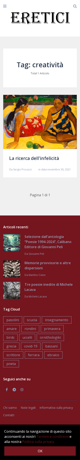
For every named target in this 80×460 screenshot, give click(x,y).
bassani (51, 346)
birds (10, 337)
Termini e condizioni (52, 436)
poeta (11, 363)
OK (40, 451)
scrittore (13, 355)
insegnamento (56, 320)
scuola (32, 320)
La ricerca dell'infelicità (34, 158)
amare (11, 328)
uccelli (27, 337)
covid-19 (30, 346)
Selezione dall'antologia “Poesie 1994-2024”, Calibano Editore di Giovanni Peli (48, 241)
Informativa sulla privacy (56, 408)
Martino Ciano (37, 275)
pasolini (12, 320)
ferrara (33, 355)
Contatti (8, 415)
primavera (52, 328)
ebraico (53, 355)
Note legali (28, 408)
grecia (11, 346)
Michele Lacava (38, 296)
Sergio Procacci (22, 169)
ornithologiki (50, 337)
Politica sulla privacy (38, 441)
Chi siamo (10, 408)
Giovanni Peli (36, 254)
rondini (30, 328)
